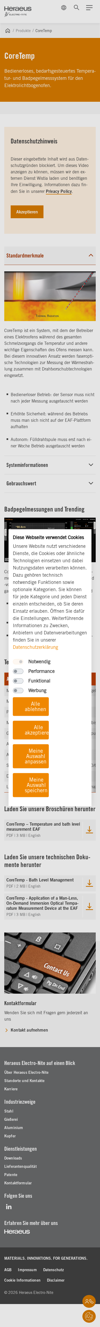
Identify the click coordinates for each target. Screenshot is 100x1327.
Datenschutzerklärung (35, 647)
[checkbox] (18, 662)
